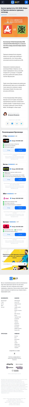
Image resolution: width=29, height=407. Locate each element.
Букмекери (4, 298)
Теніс (16, 341)
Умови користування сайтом (14, 358)
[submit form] (25, 264)
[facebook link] (14, 353)
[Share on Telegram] (17, 124)
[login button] (26, 2)
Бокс (16, 337)
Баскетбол (17, 339)
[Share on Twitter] (21, 124)
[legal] (9, 364)
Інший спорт (17, 346)
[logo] (15, 2)
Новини (17, 333)
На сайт (20, 150)
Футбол (16, 336)
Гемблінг (16, 347)
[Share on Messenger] (12, 124)
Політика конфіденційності (14, 356)
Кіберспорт (4, 14)
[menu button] (2, 2)
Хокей (16, 342)
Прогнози (4, 333)
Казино (17, 298)
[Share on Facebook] (8, 124)
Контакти (14, 359)
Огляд (8, 150)
